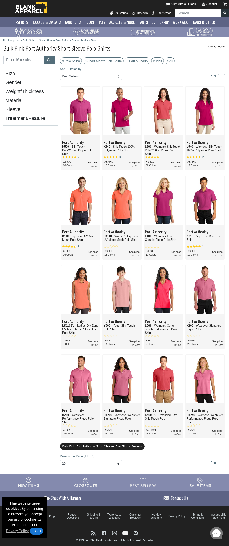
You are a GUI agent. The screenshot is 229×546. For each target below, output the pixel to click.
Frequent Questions (73, 516)
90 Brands (121, 13)
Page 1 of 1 (218, 462)
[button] (180, 3)
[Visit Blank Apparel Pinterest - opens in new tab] (135, 533)
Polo (89, 22)
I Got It (36, 531)
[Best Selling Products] (143, 482)
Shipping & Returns (93, 516)
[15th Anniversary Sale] (28, 32)
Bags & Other (204, 22)
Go (49, 60)
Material (14, 100)
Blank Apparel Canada (137, 540)
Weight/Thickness (24, 91)
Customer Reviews (135, 516)
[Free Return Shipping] (143, 32)
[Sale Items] (200, 482)
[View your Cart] (225, 4)
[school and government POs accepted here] (200, 32)
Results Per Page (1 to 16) (77, 456)
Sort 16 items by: (71, 69)
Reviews (142, 13)
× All (170, 61)
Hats (101, 22)
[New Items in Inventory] (28, 482)
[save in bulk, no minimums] (85, 32)
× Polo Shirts (71, 61)
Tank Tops (72, 22)
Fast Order (163, 13)
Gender (13, 82)
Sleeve (12, 109)
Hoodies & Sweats (46, 22)
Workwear (181, 22)
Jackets (122, 22)
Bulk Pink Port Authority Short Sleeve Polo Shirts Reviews (102, 446)
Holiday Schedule (156, 516)
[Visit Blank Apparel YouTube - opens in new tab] (125, 533)
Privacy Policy (17, 531)
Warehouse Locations (114, 516)
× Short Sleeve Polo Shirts (103, 61)
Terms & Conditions (197, 516)
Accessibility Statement (218, 516)
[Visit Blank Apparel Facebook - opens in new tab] (104, 533)
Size (10, 73)
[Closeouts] (86, 482)
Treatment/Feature (25, 118)
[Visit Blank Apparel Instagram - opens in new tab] (115, 533)
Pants (143, 22)
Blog (52, 516)
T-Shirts (21, 22)
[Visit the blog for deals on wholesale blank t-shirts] (94, 533)
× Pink (157, 61)
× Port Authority (137, 61)
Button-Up (160, 22)
